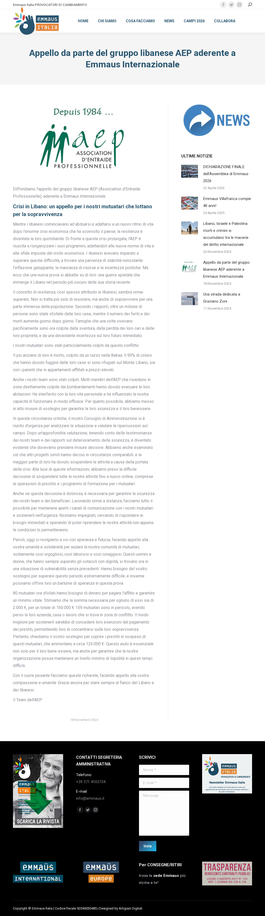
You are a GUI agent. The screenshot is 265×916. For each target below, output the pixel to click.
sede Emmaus (166, 875)
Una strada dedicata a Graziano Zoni (221, 298)
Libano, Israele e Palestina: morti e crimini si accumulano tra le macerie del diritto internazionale (225, 234)
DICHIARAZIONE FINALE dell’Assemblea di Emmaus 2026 (225, 173)
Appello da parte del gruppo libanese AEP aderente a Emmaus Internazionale (226, 269)
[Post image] (189, 171)
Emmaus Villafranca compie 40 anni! (227, 202)
